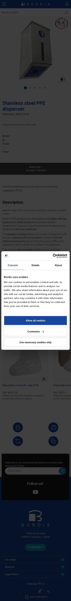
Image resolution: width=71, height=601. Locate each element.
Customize (33, 331)
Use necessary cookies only (35, 342)
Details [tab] (36, 265)
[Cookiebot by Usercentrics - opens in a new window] (52, 256)
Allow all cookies (35, 320)
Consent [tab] (13, 265)
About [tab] (58, 265)
